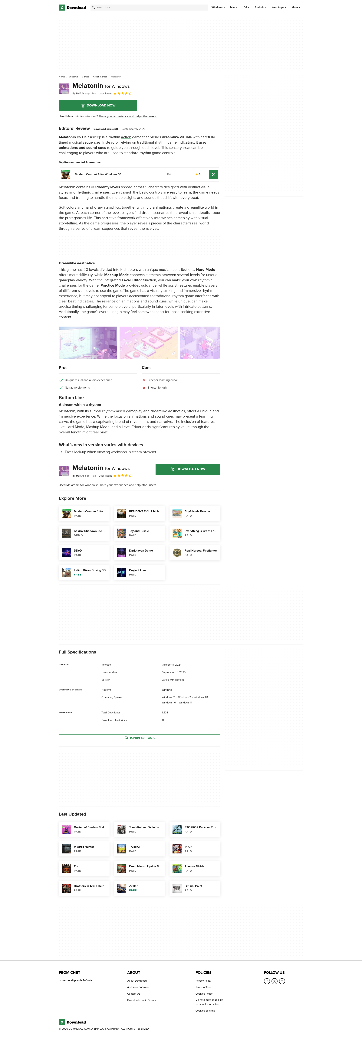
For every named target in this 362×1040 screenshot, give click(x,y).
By (81, 93)
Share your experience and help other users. (128, 116)
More (295, 7)
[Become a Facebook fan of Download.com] (267, 981)
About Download (137, 980)
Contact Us (133, 993)
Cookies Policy (204, 993)
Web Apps (278, 7)
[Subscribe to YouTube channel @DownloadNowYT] (282, 981)
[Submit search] (93, 8)
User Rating (105, 93)
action (126, 137)
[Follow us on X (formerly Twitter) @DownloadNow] (275, 981)
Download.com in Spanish (142, 1000)
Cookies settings (205, 1010)
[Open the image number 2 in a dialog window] (209, 343)
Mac (232, 7)
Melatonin (101, 86)
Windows (217, 7)
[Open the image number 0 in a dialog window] (88, 343)
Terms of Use (203, 987)
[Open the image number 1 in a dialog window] (149, 343)
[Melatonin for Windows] (64, 88)
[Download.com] (72, 8)
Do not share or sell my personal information (209, 1002)
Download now (101, 105)
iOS (245, 7)
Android (259, 7)
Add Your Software (138, 987)
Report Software (142, 738)
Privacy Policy (203, 980)
